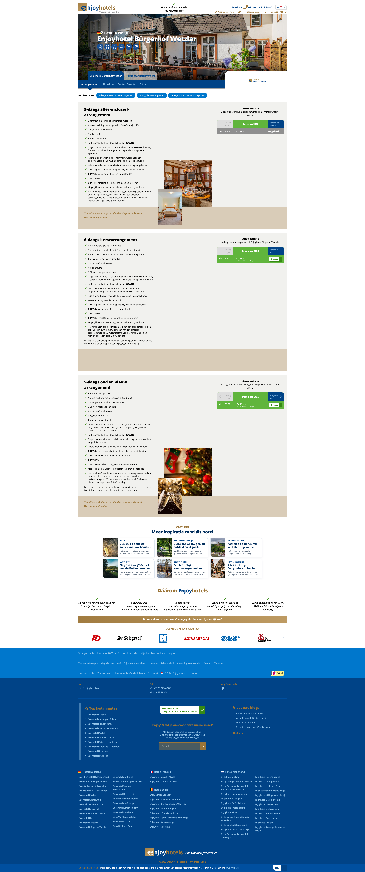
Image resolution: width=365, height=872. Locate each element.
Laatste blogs (247, 708)
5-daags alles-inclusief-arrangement (115, 95)
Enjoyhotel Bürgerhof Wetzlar (106, 75)
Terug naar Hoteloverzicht (141, 75)
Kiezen (274, 259)
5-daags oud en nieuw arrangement (187, 95)
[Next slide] (281, 47)
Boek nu (252, 7)
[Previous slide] (84, 47)
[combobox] (281, 7)
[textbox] (281, 7)
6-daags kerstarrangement (152, 95)
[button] (276, 124)
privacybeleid (231, 867)
